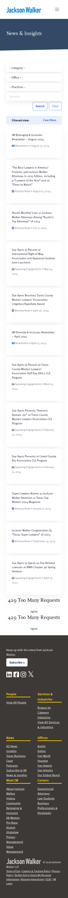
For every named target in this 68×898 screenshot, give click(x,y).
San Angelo (44, 765)
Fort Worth (44, 756)
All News (11, 746)
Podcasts (12, 765)
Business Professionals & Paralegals (47, 808)
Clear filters (49, 120)
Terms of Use (13, 871)
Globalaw (12, 832)
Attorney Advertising (32, 879)
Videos (10, 798)
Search (40, 106)
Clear (55, 106)
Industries (43, 717)
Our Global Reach (48, 775)
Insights (11, 751)
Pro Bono (12, 822)
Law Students (46, 798)
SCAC (48, 879)
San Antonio (45, 770)
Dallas (41, 751)
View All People (16, 702)
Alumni (10, 827)
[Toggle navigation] (57, 9)
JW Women (13, 818)
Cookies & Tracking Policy (36, 871)
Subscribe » (17, 662)
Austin (41, 746)
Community (13, 803)
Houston (42, 761)
